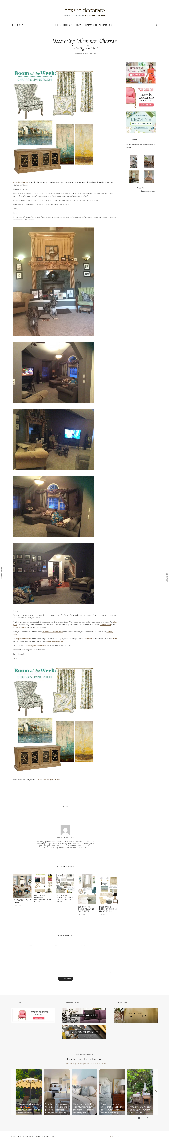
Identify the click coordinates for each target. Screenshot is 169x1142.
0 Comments (93, 53)
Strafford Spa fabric (19, 627)
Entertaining (91, 25)
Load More (137, 188)
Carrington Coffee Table (36, 646)
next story (167, 577)
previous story (2, 573)
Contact (120, 1136)
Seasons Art (88, 639)
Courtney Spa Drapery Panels (52, 632)
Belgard (114, 639)
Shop (111, 25)
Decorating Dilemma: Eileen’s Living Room (108, 909)
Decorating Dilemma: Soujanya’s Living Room (43, 898)
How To (79, 25)
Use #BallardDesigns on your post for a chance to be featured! (84, 1063)
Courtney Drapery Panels (54, 641)
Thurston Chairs (105, 625)
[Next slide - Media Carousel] (156, 1092)
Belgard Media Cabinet (23, 639)
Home (58, 25)
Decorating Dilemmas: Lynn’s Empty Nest (86, 909)
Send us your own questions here (48, 779)
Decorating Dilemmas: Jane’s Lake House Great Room (65, 898)
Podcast (103, 25)
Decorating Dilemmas (20, 182)
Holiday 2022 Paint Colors (22, 901)
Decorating (68, 25)
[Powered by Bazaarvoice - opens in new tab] (148, 191)
